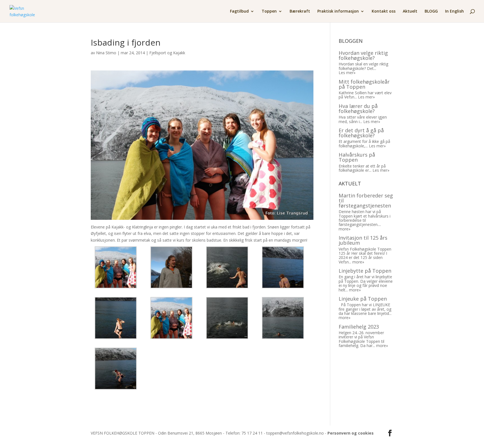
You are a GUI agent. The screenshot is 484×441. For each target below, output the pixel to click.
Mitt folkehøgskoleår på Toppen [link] (364, 84)
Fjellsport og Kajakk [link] (167, 52)
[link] (23, 10)
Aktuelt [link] (410, 11)
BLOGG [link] (431, 11)
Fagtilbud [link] (239, 11)
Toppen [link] (269, 11)
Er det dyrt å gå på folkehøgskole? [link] (361, 133)
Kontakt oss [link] (383, 11)
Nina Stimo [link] (106, 52)
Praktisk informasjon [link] (338, 11)
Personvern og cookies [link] (350, 433)
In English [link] (454, 11)
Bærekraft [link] (300, 11)
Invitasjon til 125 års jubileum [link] (363, 240)
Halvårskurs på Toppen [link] (357, 157)
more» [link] (344, 229)
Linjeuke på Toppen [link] (363, 298)
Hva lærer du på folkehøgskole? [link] (358, 108)
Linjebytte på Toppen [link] (365, 270)
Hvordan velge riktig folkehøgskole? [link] (363, 55)
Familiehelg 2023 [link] (359, 326)
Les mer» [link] (347, 72)
